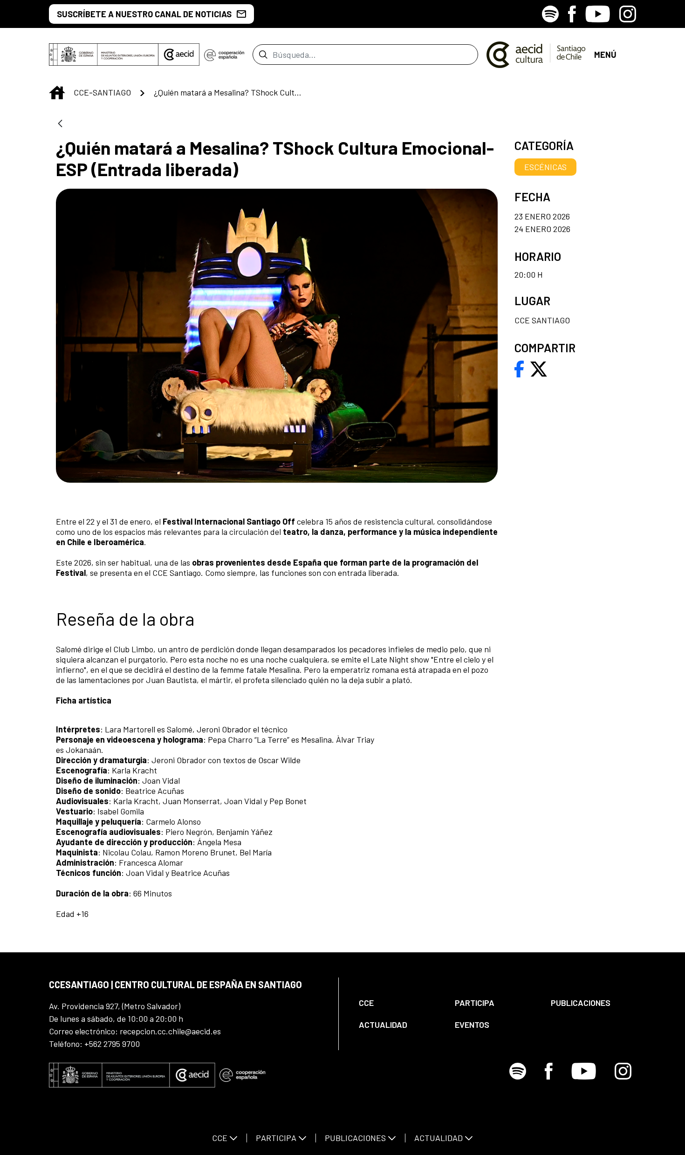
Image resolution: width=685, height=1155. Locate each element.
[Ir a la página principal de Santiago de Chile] (536, 54)
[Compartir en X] (538, 368)
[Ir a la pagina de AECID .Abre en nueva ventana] (178, 54)
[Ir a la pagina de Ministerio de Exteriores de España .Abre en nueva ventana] (103, 54)
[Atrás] (60, 124)
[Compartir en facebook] (519, 368)
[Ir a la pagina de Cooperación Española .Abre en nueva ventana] (224, 54)
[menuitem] (399, 1003)
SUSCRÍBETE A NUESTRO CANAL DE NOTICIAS (144, 14)
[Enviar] (263, 54)
